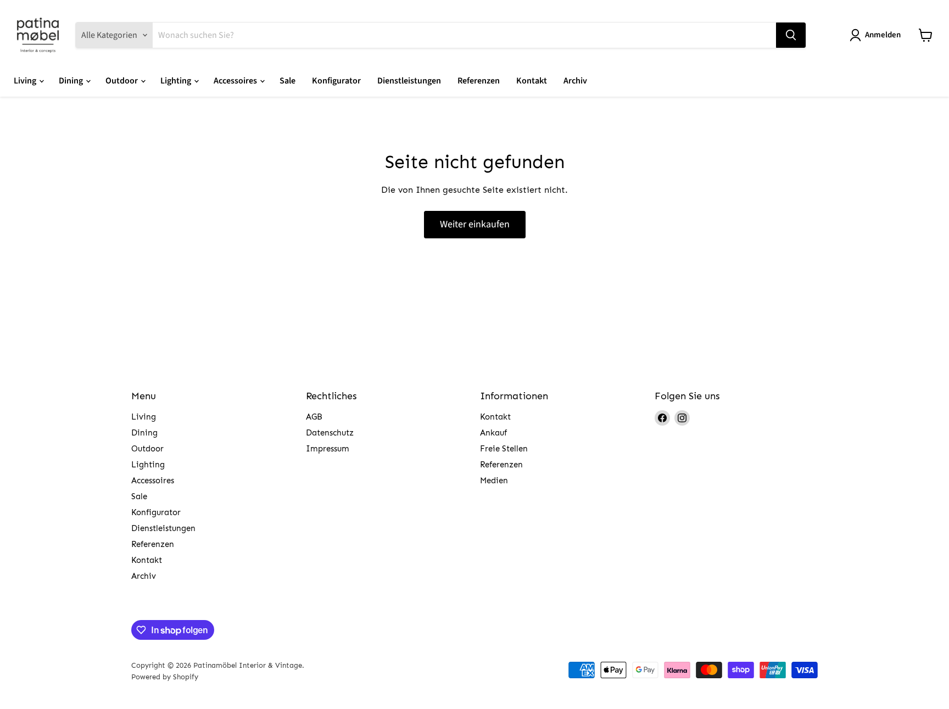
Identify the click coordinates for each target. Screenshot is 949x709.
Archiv (575, 81)
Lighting (176, 81)
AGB (314, 417)
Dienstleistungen (409, 81)
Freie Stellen (504, 449)
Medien (494, 480)
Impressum (327, 449)
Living (26, 81)
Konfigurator (336, 81)
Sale (287, 81)
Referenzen (478, 81)
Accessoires (236, 81)
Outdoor (122, 81)
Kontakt (531, 81)
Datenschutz (330, 433)
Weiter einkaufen (475, 224)
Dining (72, 81)
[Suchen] (791, 35)
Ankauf (493, 433)
